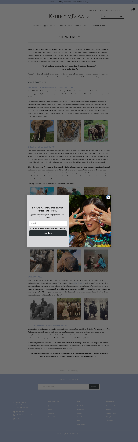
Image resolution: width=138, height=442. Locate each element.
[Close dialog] (108, 197)
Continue (48, 233)
